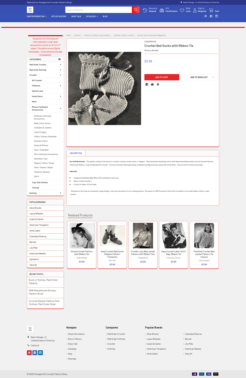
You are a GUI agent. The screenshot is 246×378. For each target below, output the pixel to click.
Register (202, 11)
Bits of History (59, 16)
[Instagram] (216, 16)
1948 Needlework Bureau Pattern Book (42, 292)
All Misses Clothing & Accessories (42, 117)
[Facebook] (211, 16)
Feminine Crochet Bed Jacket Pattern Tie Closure (204, 254)
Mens (34, 101)
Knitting (33, 193)
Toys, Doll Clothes (40, 182)
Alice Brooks (35, 208)
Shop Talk (76, 16)
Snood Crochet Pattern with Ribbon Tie (82, 252)
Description (76, 153)
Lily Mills (33, 247)
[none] (104, 88)
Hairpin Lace (37, 91)
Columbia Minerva (37, 236)
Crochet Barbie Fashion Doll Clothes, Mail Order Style (44, 302)
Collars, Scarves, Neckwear (45, 136)
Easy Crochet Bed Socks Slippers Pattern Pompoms (112, 254)
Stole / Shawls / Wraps (43, 167)
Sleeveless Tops (41, 158)
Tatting (35, 187)
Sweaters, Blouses (42, 172)
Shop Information (35, 16)
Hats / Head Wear (41, 150)
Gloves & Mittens (41, 145)
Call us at (35, 345)
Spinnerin (34, 259)
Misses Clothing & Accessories (40, 108)
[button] (199, 77)
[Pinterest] (205, 16)
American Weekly (37, 253)
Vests (36, 176)
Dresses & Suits (41, 141)
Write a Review (151, 50)
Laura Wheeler (36, 213)
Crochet (33, 75)
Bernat (32, 242)
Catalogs (91, 16)
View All (33, 265)
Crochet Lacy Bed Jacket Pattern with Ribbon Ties (143, 252)
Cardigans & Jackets (43, 127)
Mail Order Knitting (37, 70)
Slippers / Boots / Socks (44, 163)
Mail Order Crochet (37, 64)
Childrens (36, 85)
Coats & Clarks (36, 219)
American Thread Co (39, 225)
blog (105, 16)
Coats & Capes (40, 132)
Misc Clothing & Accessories (46, 154)
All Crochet (37, 80)
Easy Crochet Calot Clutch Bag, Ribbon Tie (173, 252)
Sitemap (72, 358)
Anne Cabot (34, 230)
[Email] (152, 84)
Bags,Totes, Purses (42, 123)
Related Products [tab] (80, 215)
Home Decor (37, 96)
